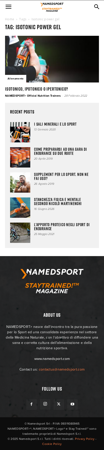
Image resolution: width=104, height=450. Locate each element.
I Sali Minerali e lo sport (55, 124)
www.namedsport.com (52, 359)
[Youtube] (72, 404)
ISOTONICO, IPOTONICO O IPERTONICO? (36, 89)
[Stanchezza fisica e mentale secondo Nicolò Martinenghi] (20, 207)
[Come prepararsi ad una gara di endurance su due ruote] (20, 157)
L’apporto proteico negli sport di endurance (62, 226)
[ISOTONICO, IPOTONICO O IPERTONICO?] (52, 59)
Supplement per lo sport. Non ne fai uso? (61, 176)
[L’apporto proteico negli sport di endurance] (20, 233)
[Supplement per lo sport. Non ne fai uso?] (20, 182)
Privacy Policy (84, 439)
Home (9, 19)
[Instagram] (45, 404)
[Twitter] (59, 404)
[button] (9, 7)
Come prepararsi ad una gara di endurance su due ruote (60, 151)
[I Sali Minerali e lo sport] (20, 132)
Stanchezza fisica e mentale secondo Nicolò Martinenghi (58, 201)
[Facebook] (32, 404)
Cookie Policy (52, 444)
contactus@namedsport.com (62, 369)
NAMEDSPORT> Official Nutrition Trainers (33, 95)
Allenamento (16, 78)
